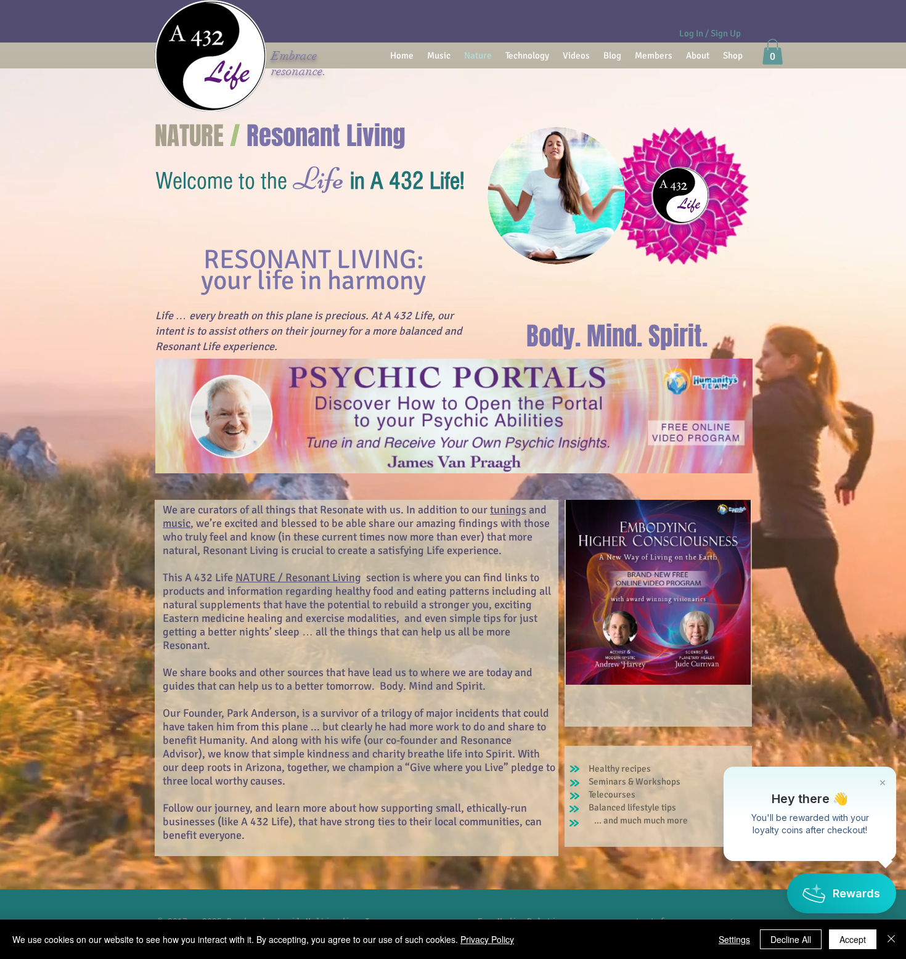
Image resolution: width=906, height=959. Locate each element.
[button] (772, 52)
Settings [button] (734, 939)
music (176, 523)
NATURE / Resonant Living (298, 577)
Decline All (790, 939)
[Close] (891, 939)
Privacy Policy (487, 939)
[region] (454, 427)
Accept (852, 939)
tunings (508, 509)
